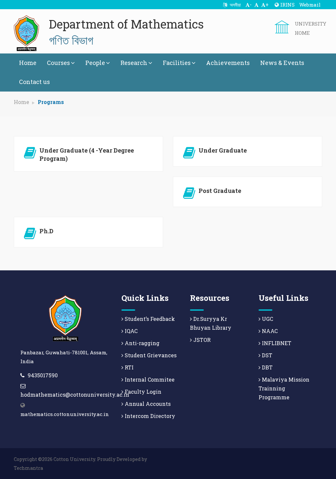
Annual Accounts (147, 403)
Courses (58, 63)
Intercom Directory (149, 415)
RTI (128, 367)
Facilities (177, 63)
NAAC (269, 330)
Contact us (34, 82)
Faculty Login (142, 391)
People (95, 63)
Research (133, 63)
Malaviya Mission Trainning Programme (284, 388)
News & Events (282, 63)
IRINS (287, 4)
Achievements (228, 63)
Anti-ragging (141, 343)
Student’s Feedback (149, 318)
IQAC (130, 330)
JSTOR (201, 339)
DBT (267, 367)
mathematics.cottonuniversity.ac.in (64, 414)
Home (27, 63)
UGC (267, 318)
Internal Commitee (149, 379)
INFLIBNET (276, 343)
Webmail (310, 4)
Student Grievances (150, 355)
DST (266, 355)
